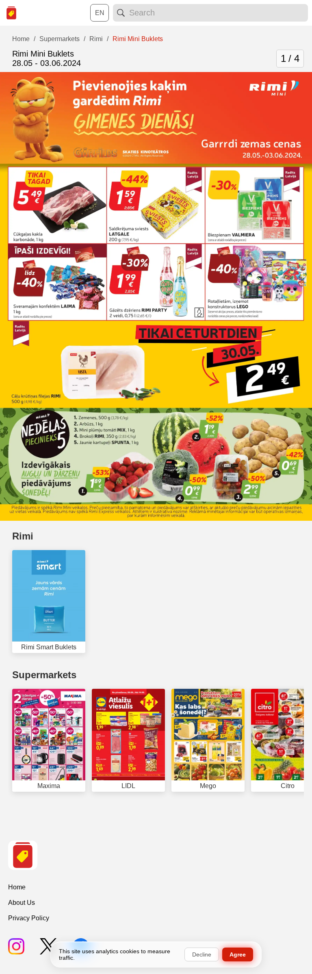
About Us (21, 902)
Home (17, 887)
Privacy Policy (28, 918)
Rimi (22, 536)
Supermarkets (44, 674)
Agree (238, 954)
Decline (201, 954)
